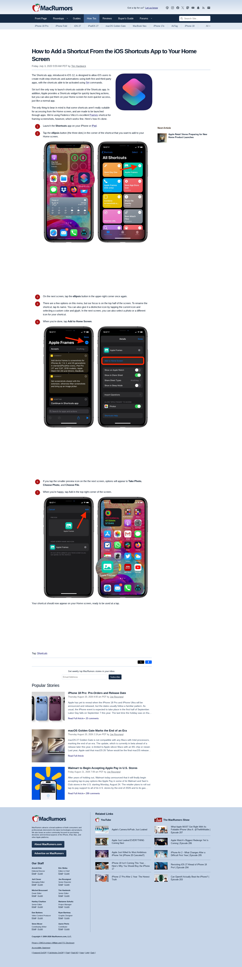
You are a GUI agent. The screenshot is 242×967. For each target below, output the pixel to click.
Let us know (151, 7)
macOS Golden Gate (116, 26)
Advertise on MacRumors (49, 853)
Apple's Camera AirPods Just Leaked (129, 829)
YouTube (106, 819)
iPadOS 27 (93, 26)
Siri (87, 82)
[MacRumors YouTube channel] (193, 8)
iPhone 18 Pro (41, 26)
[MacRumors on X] (182, 8)
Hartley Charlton (39, 902)
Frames (94, 115)
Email (34, 873)
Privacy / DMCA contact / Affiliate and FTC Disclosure (53, 943)
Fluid (68, 953)
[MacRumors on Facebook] (177, 8)
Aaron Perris (63, 924)
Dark (93, 953)
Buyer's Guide (126, 18)
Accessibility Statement (41, 948)
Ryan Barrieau (64, 913)
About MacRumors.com (48, 844)
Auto (82, 953)
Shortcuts (42, 653)
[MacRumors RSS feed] (203, 8)
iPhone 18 (189, 26)
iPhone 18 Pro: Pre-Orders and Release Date (97, 693)
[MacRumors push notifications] (198, 8)
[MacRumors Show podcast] (167, 8)
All (208, 26)
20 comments (92, 718)
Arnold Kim (37, 868)
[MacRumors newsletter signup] (208, 8)
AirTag (175, 26)
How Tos (91, 18)
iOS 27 (77, 26)
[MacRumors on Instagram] (172, 8)
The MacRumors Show (176, 819)
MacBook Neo (139, 26)
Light (87, 953)
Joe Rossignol (116, 697)
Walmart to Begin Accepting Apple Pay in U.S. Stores (102, 768)
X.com (40, 873)
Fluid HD (74, 953)
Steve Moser (37, 924)
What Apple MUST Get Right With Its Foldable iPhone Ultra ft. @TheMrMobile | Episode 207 (190, 830)
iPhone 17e (159, 26)
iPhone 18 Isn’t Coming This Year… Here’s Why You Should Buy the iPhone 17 (131, 866)
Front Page (41, 18)
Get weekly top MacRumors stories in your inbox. (91, 671)
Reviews (107, 18)
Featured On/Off (39, 953)
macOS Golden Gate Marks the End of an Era (97, 730)
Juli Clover (36, 879)
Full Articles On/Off (55, 953)
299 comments (93, 793)
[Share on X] (141, 662)
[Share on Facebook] (148, 662)
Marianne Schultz (65, 902)
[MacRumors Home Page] (52, 8)
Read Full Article (76, 718)
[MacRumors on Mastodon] (187, 8)
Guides (77, 18)
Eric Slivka (62, 868)
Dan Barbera (37, 913)
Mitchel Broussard (40, 890)
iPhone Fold (61, 26)
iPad (94, 125)
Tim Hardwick (78, 66)
